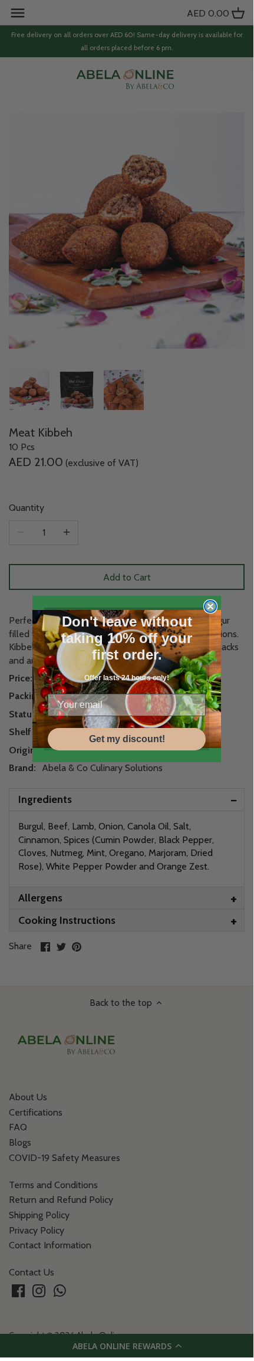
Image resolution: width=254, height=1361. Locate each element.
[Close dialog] (210, 606)
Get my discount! (127, 739)
